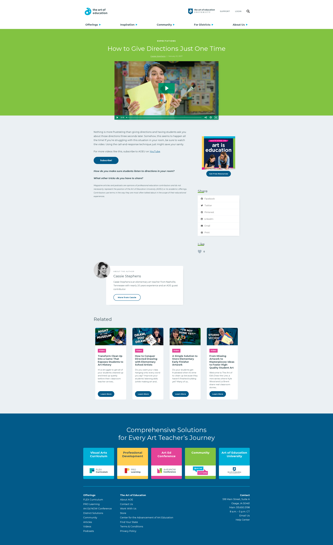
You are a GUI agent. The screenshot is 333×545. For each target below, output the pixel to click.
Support (225, 11)
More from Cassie (127, 297)
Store (123, 513)
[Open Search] (248, 11)
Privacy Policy (128, 531)
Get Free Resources (218, 174)
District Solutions (93, 513)
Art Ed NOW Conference (97, 508)
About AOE (126, 499)
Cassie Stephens (158, 56)
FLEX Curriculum (93, 499)
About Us (239, 24)
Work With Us (128, 508)
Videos (87, 526)
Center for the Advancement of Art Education (146, 517)
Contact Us (126, 504)
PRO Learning (91, 504)
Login (238, 11)
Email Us (244, 515)
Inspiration (127, 24)
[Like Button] (200, 252)
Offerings (91, 24)
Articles (87, 522)
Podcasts (88, 531)
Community (164, 24)
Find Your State (129, 522)
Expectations (166, 41)
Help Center (243, 519)
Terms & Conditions (131, 526)
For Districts (202, 24)
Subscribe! (106, 160)
